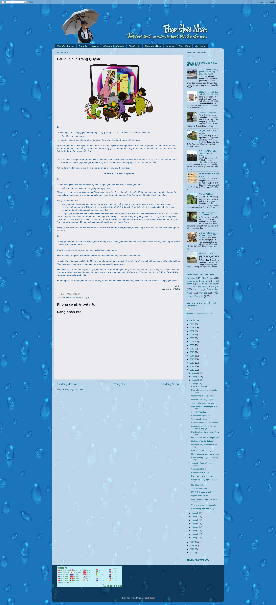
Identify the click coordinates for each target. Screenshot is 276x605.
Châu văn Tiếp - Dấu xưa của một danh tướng (207, 153)
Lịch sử (189, 287)
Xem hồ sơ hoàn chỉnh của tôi (199, 314)
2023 (192, 335)
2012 (192, 542)
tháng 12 (196, 373)
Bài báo (65, 298)
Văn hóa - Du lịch (65, 46)
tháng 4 (195, 527)
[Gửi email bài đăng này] (67, 293)
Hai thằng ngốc (197, 485)
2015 (192, 363)
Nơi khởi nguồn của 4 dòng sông (205, 454)
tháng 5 (195, 524)
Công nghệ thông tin (113, 46)
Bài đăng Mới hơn (67, 384)
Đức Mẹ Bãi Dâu (206, 194)
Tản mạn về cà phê (199, 419)
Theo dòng (184, 46)
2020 (192, 345)
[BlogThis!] (70, 293)
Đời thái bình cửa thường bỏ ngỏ (205, 438)
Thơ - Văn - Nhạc (153, 46)
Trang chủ (119, 384)
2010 (192, 549)
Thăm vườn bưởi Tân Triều (202, 403)
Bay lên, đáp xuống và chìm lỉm (204, 423)
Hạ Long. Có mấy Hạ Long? (202, 441)
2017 (192, 356)
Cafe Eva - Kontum (199, 387)
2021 (192, 342)
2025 (192, 328)
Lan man (170, 46)
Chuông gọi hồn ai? (199, 469)
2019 (192, 349)
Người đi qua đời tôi (199, 496)
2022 (192, 338)
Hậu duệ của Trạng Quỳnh (202, 399)
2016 (192, 359)
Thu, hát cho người (199, 489)
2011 (192, 546)
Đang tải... (191, 56)
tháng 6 (195, 520)
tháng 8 (195, 513)
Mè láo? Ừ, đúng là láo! (201, 492)
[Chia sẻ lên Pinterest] (78, 293)
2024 (192, 331)
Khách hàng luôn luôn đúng (202, 509)
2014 (192, 366)
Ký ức (199, 284)
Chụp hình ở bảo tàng (200, 473)
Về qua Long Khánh (207, 253)
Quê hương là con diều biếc (203, 396)
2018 (192, 352)
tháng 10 (196, 380)
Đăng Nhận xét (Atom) (74, 390)
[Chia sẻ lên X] (73, 293)
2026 (192, 324)
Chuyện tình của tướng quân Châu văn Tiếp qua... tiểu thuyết (208, 72)
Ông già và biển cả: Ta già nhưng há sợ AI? (208, 234)
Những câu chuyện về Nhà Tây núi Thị (208, 214)
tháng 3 (195, 531)
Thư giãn (83, 46)
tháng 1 (195, 538)
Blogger (151, 598)
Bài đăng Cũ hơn (170, 384)
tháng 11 (196, 377)
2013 (192, 370)
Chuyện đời (134, 46)
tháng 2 (195, 534)
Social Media (75, 298)
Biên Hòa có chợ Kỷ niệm (202, 476)
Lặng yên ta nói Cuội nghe (202, 451)
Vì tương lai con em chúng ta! (203, 505)
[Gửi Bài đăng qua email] (63, 294)
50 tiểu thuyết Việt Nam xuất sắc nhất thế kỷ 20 (208, 93)
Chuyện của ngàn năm (200, 416)
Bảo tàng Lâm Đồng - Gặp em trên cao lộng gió (203, 427)
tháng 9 (195, 384)
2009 (192, 553)
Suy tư (95, 46)
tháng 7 (195, 517)
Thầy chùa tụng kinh (207, 113)
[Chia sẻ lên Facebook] (75, 293)
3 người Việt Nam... (199, 412)
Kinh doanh (200, 46)
